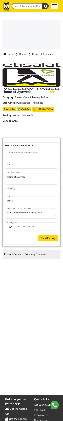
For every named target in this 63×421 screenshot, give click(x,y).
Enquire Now (9, 109)
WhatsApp (26, 109)
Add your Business (44, 405)
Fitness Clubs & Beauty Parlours (32, 97)
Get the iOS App (17, 419)
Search (23, 54)
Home (10, 54)
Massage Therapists (31, 102)
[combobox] (31, 201)
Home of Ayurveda (42, 54)
